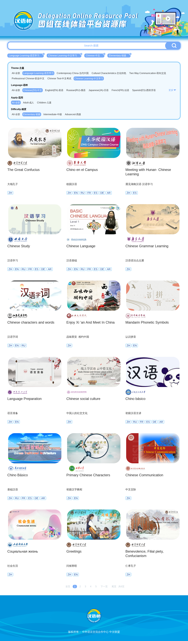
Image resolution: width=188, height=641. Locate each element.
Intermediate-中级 (52, 114)
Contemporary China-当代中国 (73, 73)
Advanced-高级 (73, 114)
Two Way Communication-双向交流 (147, 73)
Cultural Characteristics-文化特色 (109, 73)
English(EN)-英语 (54, 90)
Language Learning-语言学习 (26, 55)
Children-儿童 (44, 102)
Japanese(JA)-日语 (99, 90)
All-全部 (16, 73)
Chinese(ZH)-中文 (32, 90)
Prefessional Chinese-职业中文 (28, 78)
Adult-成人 (28, 102)
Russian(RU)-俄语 (75, 90)
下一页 (104, 586)
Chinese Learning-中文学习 (64, 55)
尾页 (114, 586)
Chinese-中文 (95, 55)
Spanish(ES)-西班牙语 (144, 90)
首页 (68, 586)
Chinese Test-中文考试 (59, 78)
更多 (171, 90)
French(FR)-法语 (120, 90)
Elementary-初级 (120, 55)
